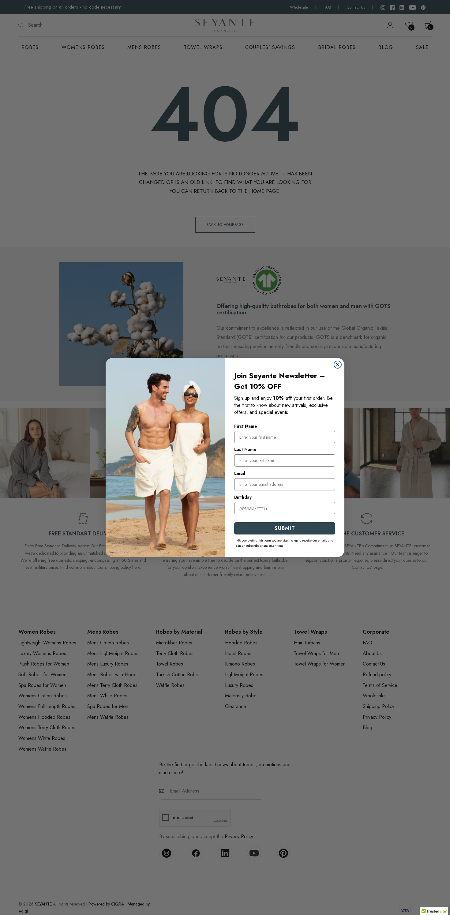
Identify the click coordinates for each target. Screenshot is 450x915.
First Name (245, 426)
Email (239, 473)
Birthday (243, 497)
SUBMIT (285, 528)
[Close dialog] (337, 364)
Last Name (245, 449)
